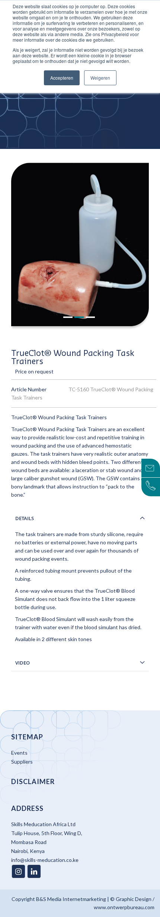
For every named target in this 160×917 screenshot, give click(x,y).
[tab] (80, 518)
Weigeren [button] (100, 77)
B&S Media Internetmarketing (71, 899)
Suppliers (22, 761)
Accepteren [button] (61, 77)
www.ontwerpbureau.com (124, 907)
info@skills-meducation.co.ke (45, 860)
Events (19, 752)
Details (24, 518)
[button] (68, 317)
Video (22, 662)
